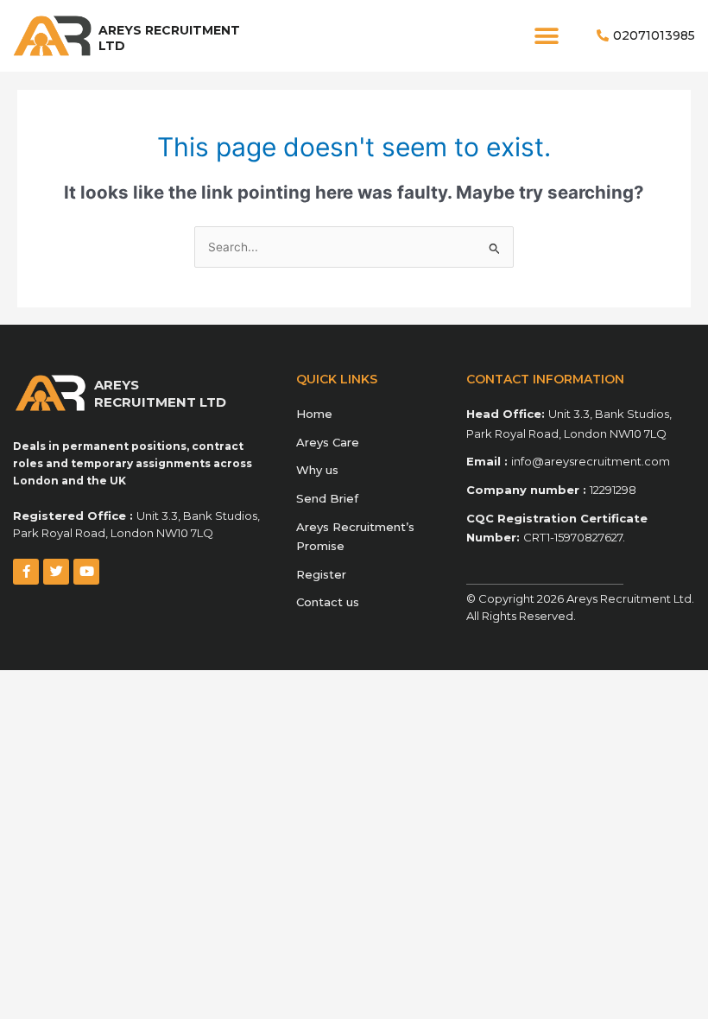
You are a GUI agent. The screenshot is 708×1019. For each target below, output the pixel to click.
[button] (547, 35)
